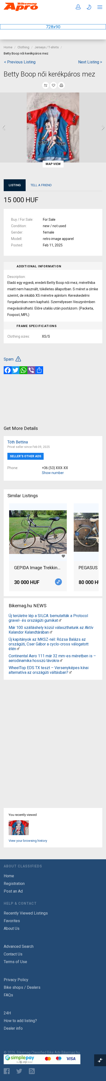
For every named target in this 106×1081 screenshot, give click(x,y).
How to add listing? (20, 1020)
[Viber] (31, 370)
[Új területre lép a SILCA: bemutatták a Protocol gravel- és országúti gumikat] (60, 620)
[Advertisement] (53, 399)
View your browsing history (28, 841)
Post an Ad (13, 891)
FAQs (8, 995)
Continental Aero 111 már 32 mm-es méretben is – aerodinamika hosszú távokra (52, 658)
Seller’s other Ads (25, 456)
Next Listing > (90, 62)
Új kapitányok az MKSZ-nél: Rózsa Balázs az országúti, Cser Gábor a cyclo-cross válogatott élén (48, 644)
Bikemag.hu (70, 1052)
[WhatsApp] (23, 370)
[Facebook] (8, 370)
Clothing (23, 47)
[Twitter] (15, 370)
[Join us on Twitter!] (19, 1071)
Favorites (12, 920)
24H (7, 1013)
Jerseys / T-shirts (47, 47)
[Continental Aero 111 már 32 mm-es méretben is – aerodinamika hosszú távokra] (61, 660)
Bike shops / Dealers (22, 987)
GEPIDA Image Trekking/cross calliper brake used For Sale (38, 567)
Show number (53, 473)
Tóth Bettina (17, 442)
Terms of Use (15, 961)
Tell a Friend (41, 185)
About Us (11, 928)
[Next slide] (102, 127)
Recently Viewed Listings (26, 913)
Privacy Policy (16, 979)
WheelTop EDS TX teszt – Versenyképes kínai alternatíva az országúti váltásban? (48, 670)
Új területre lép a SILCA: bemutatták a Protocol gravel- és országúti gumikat (48, 618)
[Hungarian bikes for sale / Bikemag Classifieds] (21, 10)
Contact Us (13, 954)
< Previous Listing (19, 62)
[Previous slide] (3, 127)
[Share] (39, 370)
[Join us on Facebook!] (7, 1071)
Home (8, 47)
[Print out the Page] (61, 85)
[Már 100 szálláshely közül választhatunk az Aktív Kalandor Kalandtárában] (51, 632)
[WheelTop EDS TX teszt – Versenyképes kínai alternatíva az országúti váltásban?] (70, 672)
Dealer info (13, 1028)
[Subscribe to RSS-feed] (33, 1071)
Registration (14, 883)
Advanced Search (19, 946)
